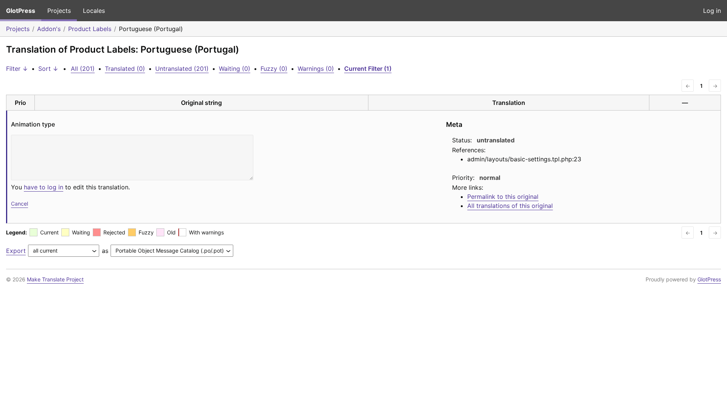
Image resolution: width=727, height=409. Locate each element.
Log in (712, 10)
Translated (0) (125, 68)
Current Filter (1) (368, 68)
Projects (59, 10)
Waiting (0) (234, 68)
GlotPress (20, 10)
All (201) (83, 68)
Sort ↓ (48, 68)
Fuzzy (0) (274, 68)
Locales (94, 10)
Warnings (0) (316, 68)
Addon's (49, 29)
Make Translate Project (55, 279)
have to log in (43, 187)
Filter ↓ (17, 68)
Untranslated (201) (182, 68)
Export (16, 250)
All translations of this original (510, 205)
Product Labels (89, 29)
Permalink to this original (502, 196)
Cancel (19, 203)
